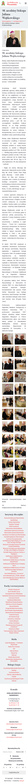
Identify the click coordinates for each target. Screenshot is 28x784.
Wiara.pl (14, 655)
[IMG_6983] (7, 439)
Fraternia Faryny (14, 614)
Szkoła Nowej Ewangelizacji (14, 612)
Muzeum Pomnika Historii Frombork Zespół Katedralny (14, 545)
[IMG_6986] (20, 439)
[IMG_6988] (7, 452)
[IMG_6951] (7, 389)
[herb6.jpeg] (3, 3)
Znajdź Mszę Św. (14, 772)
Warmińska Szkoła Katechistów (14, 532)
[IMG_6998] (7, 489)
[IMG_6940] (20, 351)
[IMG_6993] (20, 464)
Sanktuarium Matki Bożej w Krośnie (14, 567)
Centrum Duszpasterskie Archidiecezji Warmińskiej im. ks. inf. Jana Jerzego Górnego (14, 540)
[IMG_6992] (7, 464)
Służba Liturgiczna (14, 589)
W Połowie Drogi (14, 617)
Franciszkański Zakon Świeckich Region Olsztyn (14, 632)
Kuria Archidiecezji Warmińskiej (14, 518)
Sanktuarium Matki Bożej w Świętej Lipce (14, 564)
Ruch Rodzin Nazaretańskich (14, 610)
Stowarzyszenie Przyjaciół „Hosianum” (14, 626)
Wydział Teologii (14, 524)
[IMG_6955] (20, 389)
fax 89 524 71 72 (14, 705)
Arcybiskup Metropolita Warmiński (14, 668)
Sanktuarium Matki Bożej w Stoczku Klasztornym (14, 560)
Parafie (14, 676)
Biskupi (14, 670)
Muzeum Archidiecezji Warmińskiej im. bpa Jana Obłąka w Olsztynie (14, 549)
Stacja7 (21, 781)
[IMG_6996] (20, 477)
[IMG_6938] (7, 351)
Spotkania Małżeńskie (14, 600)
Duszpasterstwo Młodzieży (14, 593)
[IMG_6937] (20, 338)
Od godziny (7, 764)
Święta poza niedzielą (15, 761)
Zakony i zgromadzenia (14, 674)
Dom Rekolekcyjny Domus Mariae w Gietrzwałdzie (14, 578)
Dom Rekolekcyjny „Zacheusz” (14, 573)
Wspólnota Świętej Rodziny (14, 602)
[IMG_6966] (7, 401)
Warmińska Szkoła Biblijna (14, 528)
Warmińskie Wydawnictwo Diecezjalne (14, 660)
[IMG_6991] (20, 452)
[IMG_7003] (20, 489)
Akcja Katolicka (14, 606)
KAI (14, 649)
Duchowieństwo (14, 672)
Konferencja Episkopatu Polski (14, 679)
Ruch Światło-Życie (14, 591)
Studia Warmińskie (14, 657)
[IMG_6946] (20, 376)
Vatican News (14, 651)
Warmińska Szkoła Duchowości (14, 530)
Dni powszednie (15, 758)
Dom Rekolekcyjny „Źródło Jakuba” (14, 575)
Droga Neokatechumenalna (14, 608)
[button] (20, 3)
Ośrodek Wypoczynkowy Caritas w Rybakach (14, 553)
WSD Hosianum (14, 526)
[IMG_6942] (20, 364)
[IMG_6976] (7, 426)
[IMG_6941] (7, 364)
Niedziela (15, 756)
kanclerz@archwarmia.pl (14, 724)
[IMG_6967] (20, 401)
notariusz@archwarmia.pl (14, 729)
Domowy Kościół (14, 598)
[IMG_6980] (20, 426)
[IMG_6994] (7, 477)
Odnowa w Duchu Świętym (14, 604)
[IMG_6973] (20, 414)
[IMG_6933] (7, 338)
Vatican (14, 681)
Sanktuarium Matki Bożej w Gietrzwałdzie (14, 557)
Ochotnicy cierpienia (14, 619)
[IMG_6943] (7, 376)
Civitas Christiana (14, 623)
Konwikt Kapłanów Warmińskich (14, 537)
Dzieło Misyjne (14, 621)
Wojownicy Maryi (14, 629)
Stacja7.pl (14, 653)
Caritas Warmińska (14, 522)
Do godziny (20, 764)
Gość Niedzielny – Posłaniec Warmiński (14, 643)
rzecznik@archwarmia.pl (14, 737)
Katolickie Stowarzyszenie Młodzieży (14, 596)
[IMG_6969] (7, 414)
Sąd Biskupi (14, 520)
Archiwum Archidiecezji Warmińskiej (14, 535)
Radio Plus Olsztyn (14, 646)
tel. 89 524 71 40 (14, 703)
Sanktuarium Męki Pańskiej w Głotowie (14, 570)
